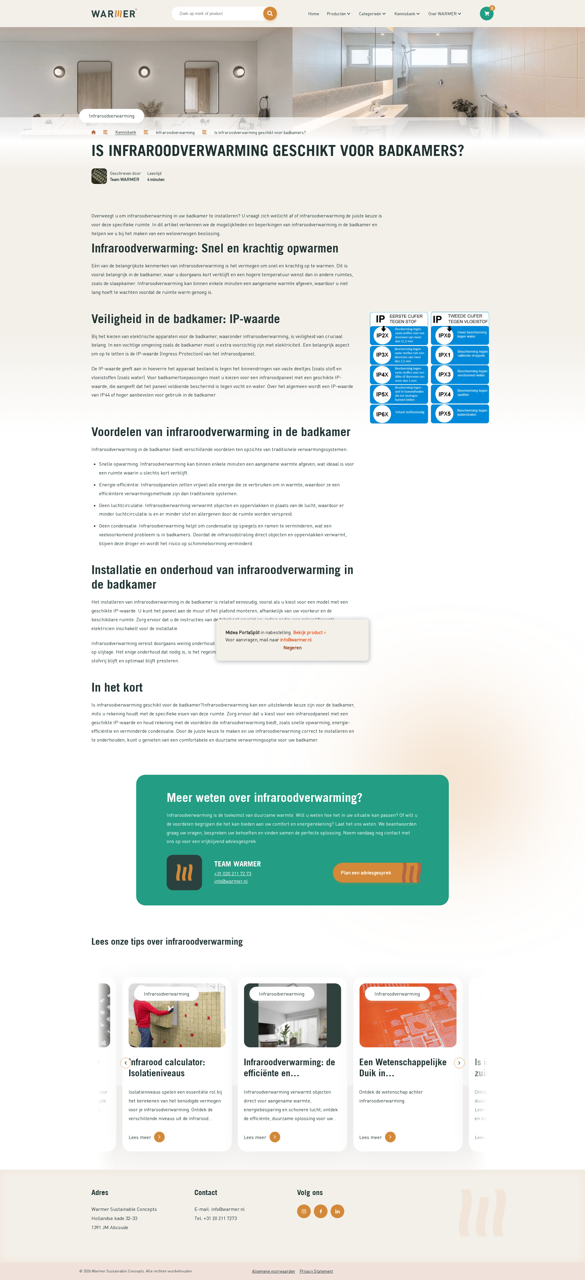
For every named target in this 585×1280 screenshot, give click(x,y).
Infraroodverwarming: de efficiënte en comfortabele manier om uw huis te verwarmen (289, 1067)
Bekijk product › (309, 632)
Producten (336, 13)
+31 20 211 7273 (220, 1218)
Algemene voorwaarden (273, 1271)
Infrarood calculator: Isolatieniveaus (167, 1067)
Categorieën (370, 13)
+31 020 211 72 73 (232, 873)
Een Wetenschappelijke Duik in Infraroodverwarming (403, 1067)
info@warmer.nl (296, 639)
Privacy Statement (316, 1271)
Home (313, 13)
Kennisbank (125, 132)
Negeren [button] (292, 647)
